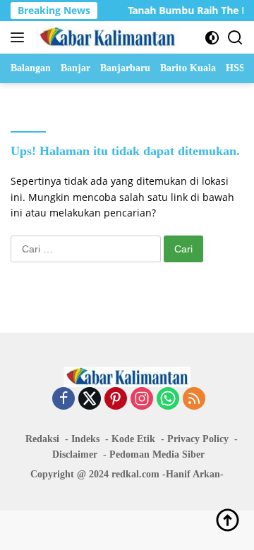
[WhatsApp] (168, 399)
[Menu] (20, 37)
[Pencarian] (235, 37)
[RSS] (194, 399)
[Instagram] (142, 399)
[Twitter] (89, 399)
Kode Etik (133, 439)
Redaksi (42, 439)
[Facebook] (63, 399)
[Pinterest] (115, 399)
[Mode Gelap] (212, 37)
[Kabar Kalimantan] (105, 37)
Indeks (85, 439)
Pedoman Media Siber (157, 454)
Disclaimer (74, 454)
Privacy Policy (198, 439)
